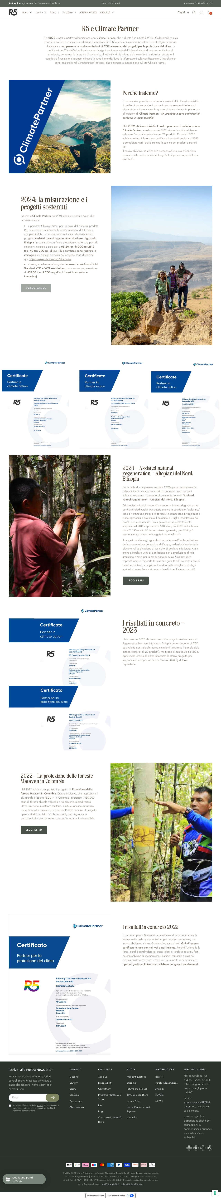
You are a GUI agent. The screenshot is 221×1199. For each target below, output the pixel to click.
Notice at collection (95, 1196)
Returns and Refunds (137, 1088)
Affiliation (160, 1088)
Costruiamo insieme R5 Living (109, 1119)
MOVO (159, 1101)
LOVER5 (159, 1095)
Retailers (159, 1076)
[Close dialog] (214, 565)
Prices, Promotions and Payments (138, 1109)
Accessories (76, 1101)
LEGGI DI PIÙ (136, 580)
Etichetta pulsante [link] (36, 288)
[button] (194, 12)
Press (101, 1105)
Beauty (73, 1088)
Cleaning (74, 1076)
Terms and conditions (137, 1095)
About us (102, 1076)
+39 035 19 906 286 (132, 1184)
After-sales (132, 1117)
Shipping (131, 1082)
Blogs (101, 1111)
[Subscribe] (52, 1098)
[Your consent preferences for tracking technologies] (215, 1193)
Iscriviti (190, 615)
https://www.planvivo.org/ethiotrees (50, 259)
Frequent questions (136, 1076)
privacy (40, 1105)
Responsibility (105, 1082)
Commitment (104, 1088)
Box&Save (74, 1095)
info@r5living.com (110, 1184)
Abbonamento (77, 1107)
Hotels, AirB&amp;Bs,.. (166, 1082)
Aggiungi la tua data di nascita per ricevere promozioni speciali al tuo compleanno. (187, 600)
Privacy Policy (133, 1101)
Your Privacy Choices (116, 1196)
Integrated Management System (109, 1097)
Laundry (74, 1082)
